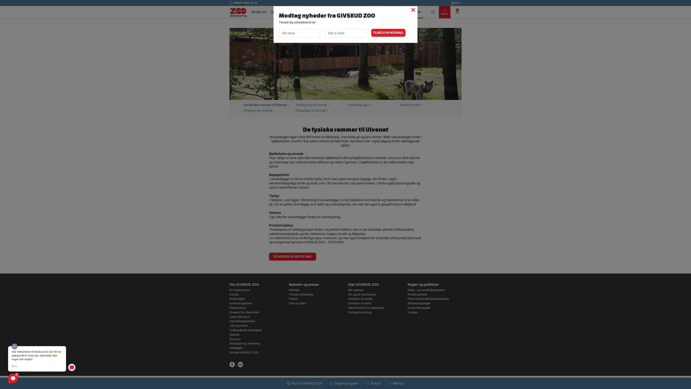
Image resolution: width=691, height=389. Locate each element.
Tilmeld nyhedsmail (388, 32)
